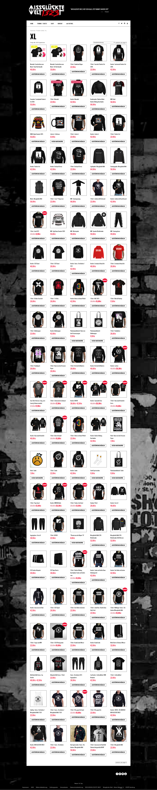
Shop (52, 23)
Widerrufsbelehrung (41, 787)
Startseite (32, 30)
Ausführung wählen (38, 74)
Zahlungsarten (54, 787)
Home (31, 23)
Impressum (25, 787)
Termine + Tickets (42, 23)
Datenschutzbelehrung (76, 787)
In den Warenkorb (57, 142)
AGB (32, 787)
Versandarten (64, 787)
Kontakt (60, 23)
